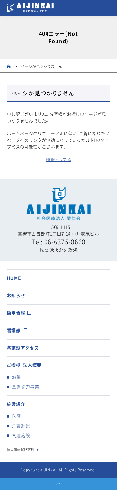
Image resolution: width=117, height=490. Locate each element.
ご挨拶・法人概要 (24, 365)
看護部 (14, 330)
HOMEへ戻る (58, 159)
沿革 (16, 377)
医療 (16, 416)
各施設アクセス (23, 348)
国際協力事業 (25, 387)
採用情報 (16, 313)
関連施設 (21, 435)
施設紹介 (16, 404)
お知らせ (16, 295)
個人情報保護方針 (20, 449)
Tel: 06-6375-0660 (58, 242)
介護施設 (21, 426)
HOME (14, 278)
